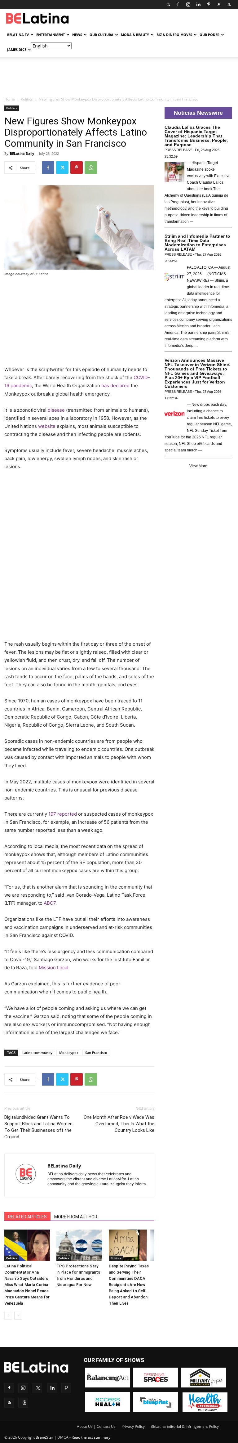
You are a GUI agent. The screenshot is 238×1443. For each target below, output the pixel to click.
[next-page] (18, 1316)
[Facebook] (178, 4)
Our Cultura (101, 34)
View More (198, 466)
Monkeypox (68, 1052)
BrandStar (44, 1437)
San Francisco (96, 1052)
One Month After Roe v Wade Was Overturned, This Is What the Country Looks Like (119, 1123)
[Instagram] (188, 4)
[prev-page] (8, 1316)
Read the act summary (91, 1437)
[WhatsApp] (91, 167)
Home (9, 99)
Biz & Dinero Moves (174, 34)
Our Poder (209, 34)
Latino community (37, 1052)
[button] (168, 4)
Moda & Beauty (135, 34)
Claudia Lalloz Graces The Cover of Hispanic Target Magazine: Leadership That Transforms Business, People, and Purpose (196, 136)
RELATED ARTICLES (27, 1216)
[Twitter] (229, 4)
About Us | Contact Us (96, 1426)
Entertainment (50, 34)
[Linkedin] (198, 4)
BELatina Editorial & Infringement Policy (185, 1426)
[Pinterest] (208, 4)
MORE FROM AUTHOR (75, 1216)
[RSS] (218, 4)
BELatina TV (18, 34)
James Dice (16, 49)
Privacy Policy (133, 1426)
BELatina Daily (22, 153)
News (77, 34)
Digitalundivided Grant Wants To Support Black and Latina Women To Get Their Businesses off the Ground (38, 1127)
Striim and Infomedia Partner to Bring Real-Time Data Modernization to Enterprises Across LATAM (197, 243)
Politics (27, 99)
